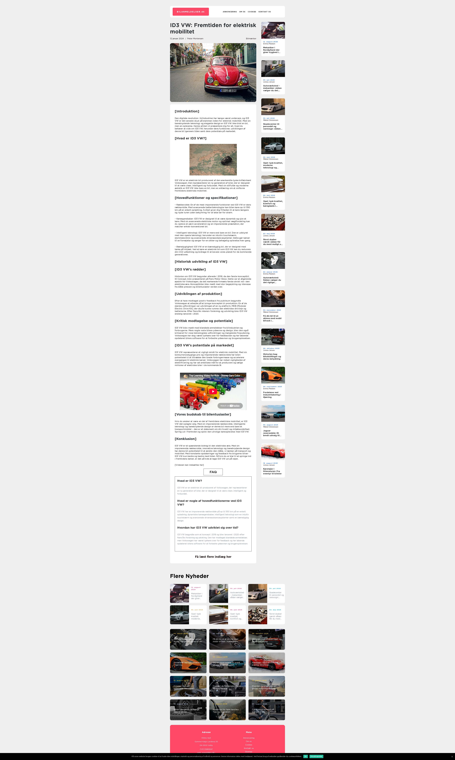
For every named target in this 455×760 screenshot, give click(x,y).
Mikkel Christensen (270, 120)
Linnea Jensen (269, 82)
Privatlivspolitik (316, 756)
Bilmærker (251, 38)
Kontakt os (265, 12)
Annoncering (230, 12)
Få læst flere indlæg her (213, 556)
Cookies (252, 12)
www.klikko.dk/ (208, 753)
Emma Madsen (269, 44)
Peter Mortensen (195, 38)
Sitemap (248, 752)
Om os (242, 12)
